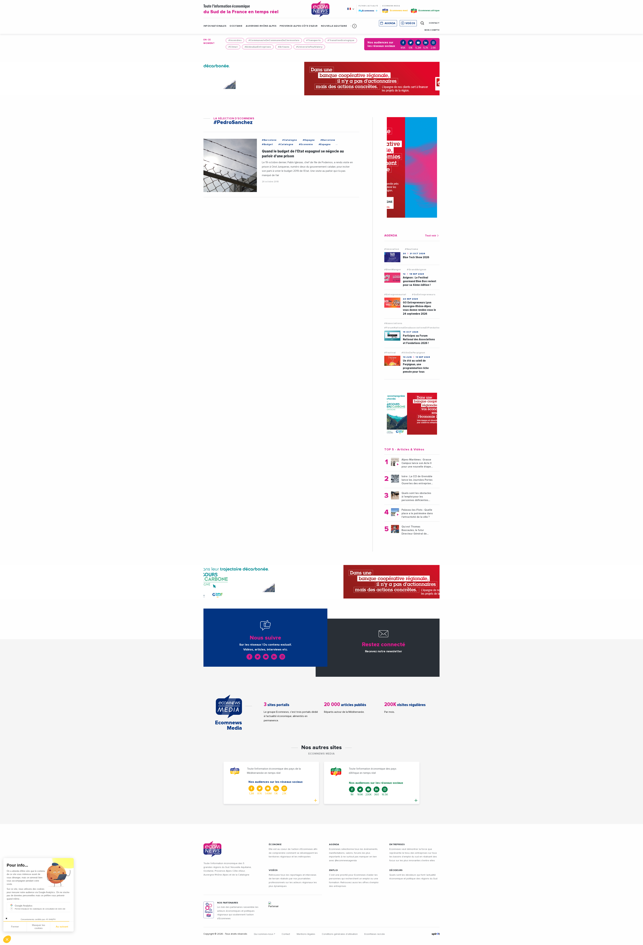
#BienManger (392, 269)
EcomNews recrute (374, 934)
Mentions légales (306, 934)
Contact (286, 934)
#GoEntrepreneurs (423, 294)
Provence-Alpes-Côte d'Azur (299, 26)
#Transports (313, 40)
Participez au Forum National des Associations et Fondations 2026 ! (419, 339)
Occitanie (236, 26)
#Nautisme (411, 249)
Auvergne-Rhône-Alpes (261, 26)
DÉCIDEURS (396, 870)
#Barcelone (269, 140)
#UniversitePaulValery (309, 47)
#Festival (390, 353)
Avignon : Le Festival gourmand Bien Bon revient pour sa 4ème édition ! (419, 281)
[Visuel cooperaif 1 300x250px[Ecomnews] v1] (412, 414)
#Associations (393, 323)
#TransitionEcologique (341, 40)
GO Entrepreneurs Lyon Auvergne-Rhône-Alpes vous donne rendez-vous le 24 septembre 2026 (419, 308)
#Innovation (391, 249)
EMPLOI (333, 870)
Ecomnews (367, 10)
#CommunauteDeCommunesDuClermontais (273, 40)
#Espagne (309, 140)
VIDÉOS (273, 870)
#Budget (267, 144)
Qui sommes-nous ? (264, 934)
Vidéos (410, 23)
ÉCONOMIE (275, 844)
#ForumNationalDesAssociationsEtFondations (413, 328)
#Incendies (234, 40)
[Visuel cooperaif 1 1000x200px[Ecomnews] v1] (321, 78)
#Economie (306, 144)
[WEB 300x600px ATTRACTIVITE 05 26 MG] (412, 167)
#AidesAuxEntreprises (258, 47)
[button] (354, 26)
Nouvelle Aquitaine (334, 26)
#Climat (233, 47)
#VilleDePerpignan (413, 353)
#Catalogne (289, 140)
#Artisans (283, 47)
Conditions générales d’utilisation (340, 934)
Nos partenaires (227, 903)
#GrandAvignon (416, 269)
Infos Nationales (214, 26)
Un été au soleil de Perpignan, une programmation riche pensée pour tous (416, 366)
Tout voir (430, 235)
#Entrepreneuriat (395, 294)
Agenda (390, 23)
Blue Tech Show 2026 (416, 257)
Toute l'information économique (240, 9)
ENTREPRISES (397, 844)
